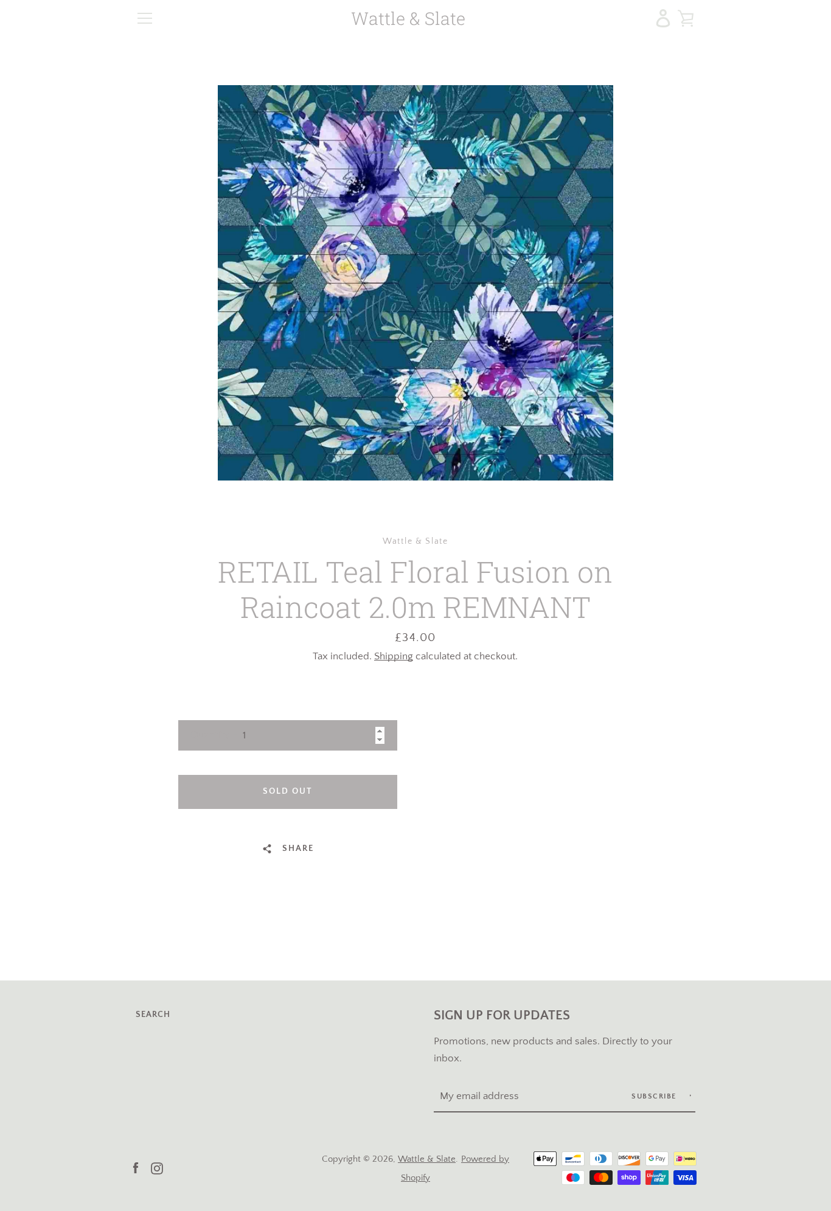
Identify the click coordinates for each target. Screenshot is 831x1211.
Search (153, 1014)
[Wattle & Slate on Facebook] (136, 1167)
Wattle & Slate (408, 18)
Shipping (393, 656)
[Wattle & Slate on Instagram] (157, 1167)
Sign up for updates (502, 1015)
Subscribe (655, 1096)
